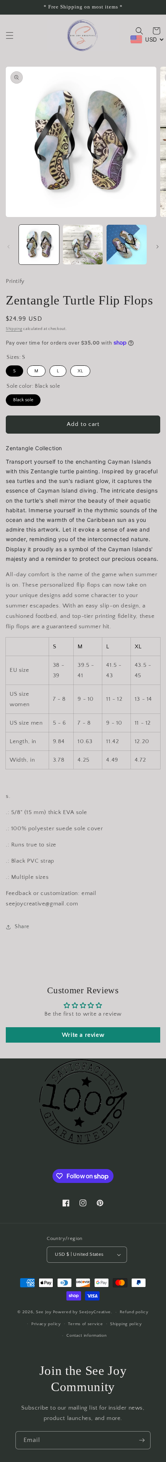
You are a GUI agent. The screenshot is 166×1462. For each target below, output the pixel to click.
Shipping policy (126, 1324)
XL (80, 369)
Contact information (86, 1335)
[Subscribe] (141, 1440)
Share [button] (22, 927)
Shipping (14, 329)
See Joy (44, 1312)
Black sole (23, 398)
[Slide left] (8, 246)
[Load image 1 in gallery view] (39, 245)
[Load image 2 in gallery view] (83, 245)
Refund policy (134, 1312)
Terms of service (85, 1324)
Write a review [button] (83, 1034)
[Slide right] (157, 246)
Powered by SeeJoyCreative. (82, 1312)
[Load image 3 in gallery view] (127, 245)
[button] (9, 35)
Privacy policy (46, 1324)
